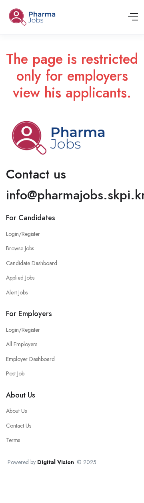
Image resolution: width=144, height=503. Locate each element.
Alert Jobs (17, 292)
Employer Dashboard (30, 359)
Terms (13, 440)
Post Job (15, 373)
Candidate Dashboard (31, 263)
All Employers (21, 344)
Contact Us (18, 426)
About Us (16, 411)
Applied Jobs (20, 278)
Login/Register (23, 234)
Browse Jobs (20, 248)
